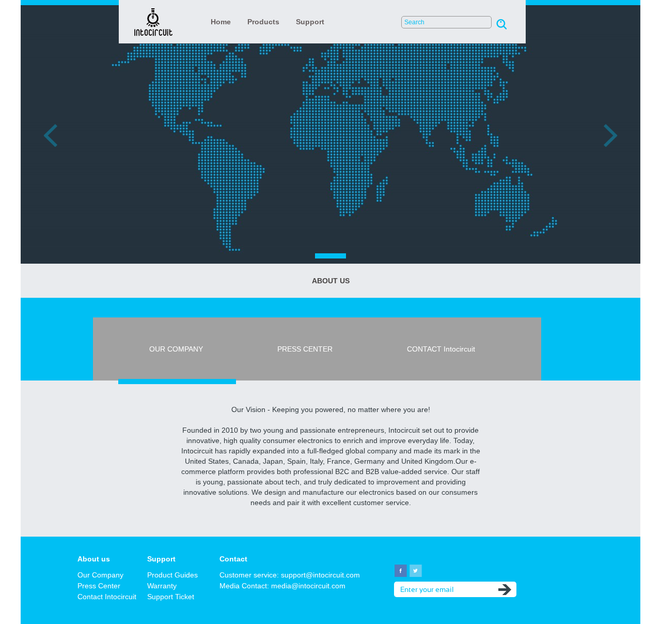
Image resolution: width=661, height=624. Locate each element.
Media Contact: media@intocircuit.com (282, 586)
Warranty (162, 586)
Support (310, 22)
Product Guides (172, 575)
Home (221, 22)
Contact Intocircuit (106, 596)
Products (263, 22)
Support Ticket (170, 596)
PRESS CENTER (306, 349)
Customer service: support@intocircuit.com (289, 575)
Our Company (100, 575)
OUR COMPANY (177, 349)
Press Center (98, 586)
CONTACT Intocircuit (441, 349)
